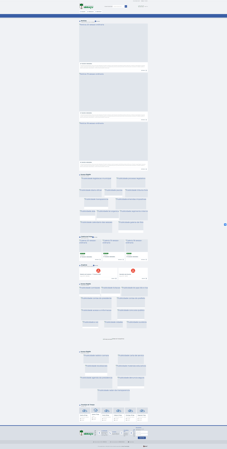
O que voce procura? (102, 5)
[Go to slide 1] (111, 37)
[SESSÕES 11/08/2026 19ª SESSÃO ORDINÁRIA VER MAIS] (113, 107)
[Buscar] (119, 5)
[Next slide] (159, 26)
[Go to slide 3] (113, 37)
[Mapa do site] (144, 5)
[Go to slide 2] (112, 37)
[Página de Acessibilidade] (146, 5)
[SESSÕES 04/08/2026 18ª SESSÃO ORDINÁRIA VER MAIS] (137, 107)
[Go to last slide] (68, 26)
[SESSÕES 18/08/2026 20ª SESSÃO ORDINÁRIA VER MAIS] (90, 107)
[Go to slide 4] (114, 37)
